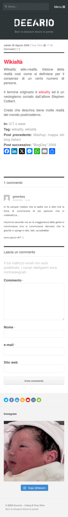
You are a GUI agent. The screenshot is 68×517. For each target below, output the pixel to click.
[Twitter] (6, 400)
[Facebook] (11, 400)
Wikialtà (13, 61)
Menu (58, 7)
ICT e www (17, 123)
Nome (9, 327)
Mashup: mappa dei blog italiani (34, 137)
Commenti (9, 49)
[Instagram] (33, 400)
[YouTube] (28, 400)
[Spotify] (39, 400)
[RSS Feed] (22, 400)
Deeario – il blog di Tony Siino (29, 505)
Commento (13, 280)
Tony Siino (37, 45)
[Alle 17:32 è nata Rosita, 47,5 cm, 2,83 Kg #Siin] (34, 451)
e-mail (9, 344)
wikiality (44, 91)
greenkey (19, 196)
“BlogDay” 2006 (30, 144)
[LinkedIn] (17, 400)
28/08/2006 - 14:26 (21, 200)
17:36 (50, 45)
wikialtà (30, 129)
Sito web (11, 362)
